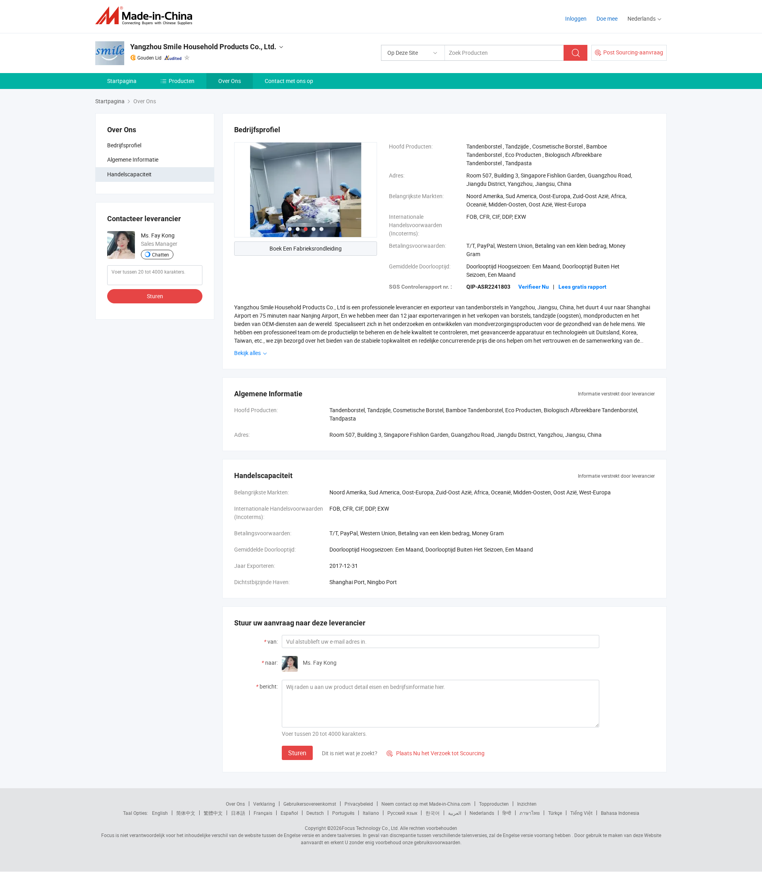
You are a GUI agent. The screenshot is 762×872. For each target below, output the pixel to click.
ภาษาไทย (530, 813)
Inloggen (576, 18)
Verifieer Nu (533, 287)
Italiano (371, 813)
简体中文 (185, 813)
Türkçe (555, 813)
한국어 (432, 813)
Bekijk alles (248, 353)
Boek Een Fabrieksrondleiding (305, 248)
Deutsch (315, 813)
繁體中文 (213, 813)
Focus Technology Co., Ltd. (370, 828)
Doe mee (607, 18)
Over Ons (229, 81)
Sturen (155, 296)
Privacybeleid (358, 804)
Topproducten (494, 804)
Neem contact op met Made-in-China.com (426, 804)
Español (289, 813)
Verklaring (264, 804)
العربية (454, 813)
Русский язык (402, 813)
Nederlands (482, 813)
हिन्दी (506, 813)
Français (263, 813)
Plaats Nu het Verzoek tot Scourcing (436, 753)
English (160, 813)
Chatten (160, 254)
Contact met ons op (289, 81)
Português (343, 813)
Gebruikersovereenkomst (309, 804)
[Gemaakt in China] (146, 15)
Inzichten (527, 804)
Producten (181, 81)
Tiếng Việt (581, 813)
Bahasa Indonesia (620, 813)
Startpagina (122, 81)
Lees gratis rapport (582, 287)
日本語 (238, 813)
